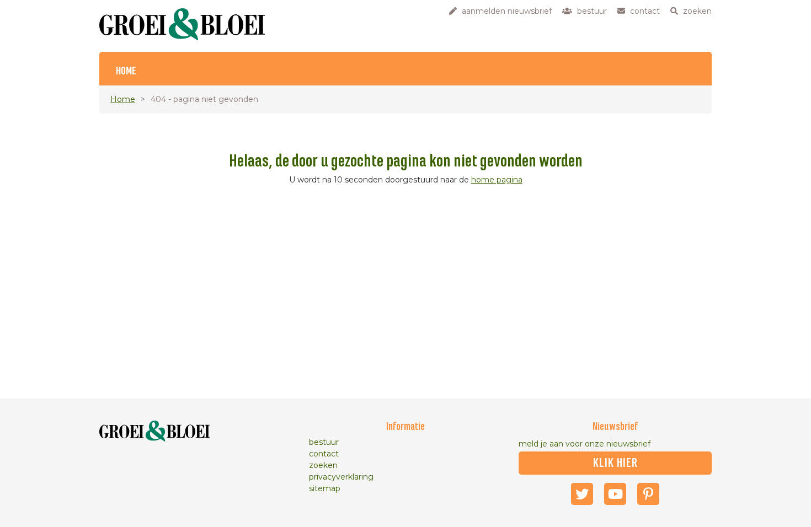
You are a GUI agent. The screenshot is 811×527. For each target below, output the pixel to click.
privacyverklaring (341, 477)
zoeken (323, 465)
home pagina (496, 180)
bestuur (324, 442)
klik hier (615, 463)
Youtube (615, 494)
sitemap (324, 488)
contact (324, 454)
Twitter (582, 494)
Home (126, 71)
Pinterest (648, 494)
